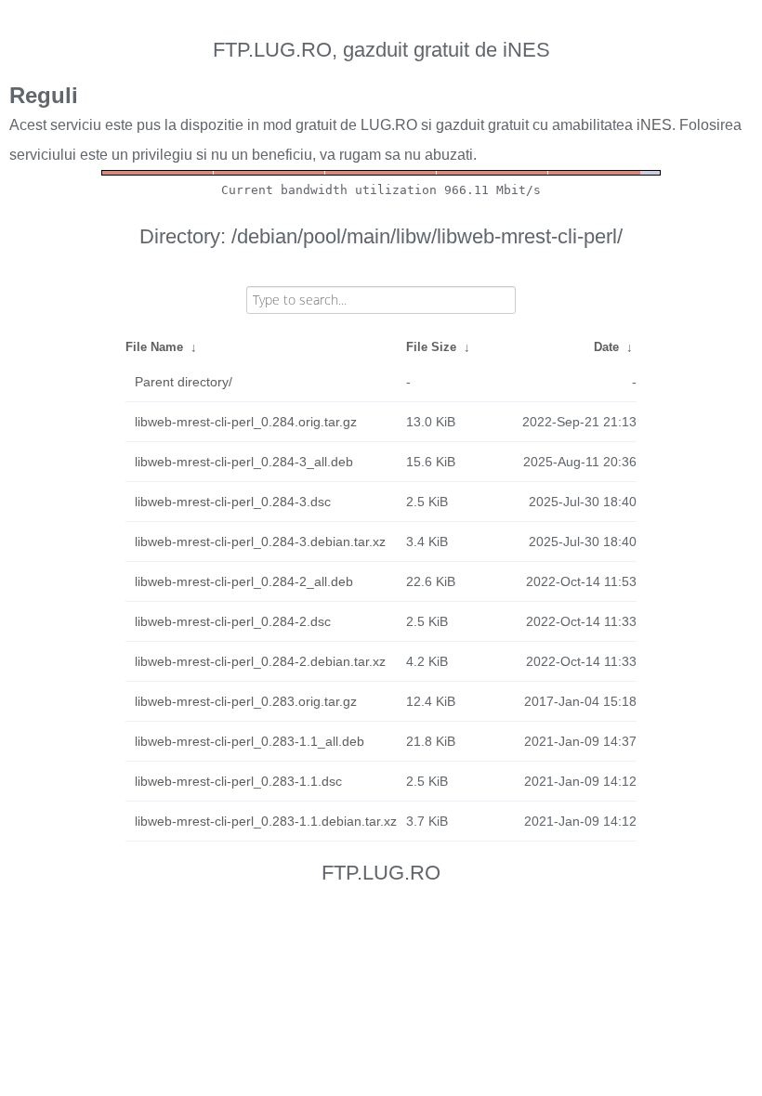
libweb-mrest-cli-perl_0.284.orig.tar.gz (246, 421)
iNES (654, 125)
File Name (154, 347)
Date (606, 347)
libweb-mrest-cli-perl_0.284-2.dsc (233, 621)
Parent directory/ (183, 381)
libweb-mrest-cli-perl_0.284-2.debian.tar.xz (260, 661)
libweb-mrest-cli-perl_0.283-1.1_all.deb (249, 741)
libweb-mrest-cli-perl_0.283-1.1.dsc (238, 781)
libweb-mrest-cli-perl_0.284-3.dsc (233, 501)
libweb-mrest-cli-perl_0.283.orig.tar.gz (246, 701)
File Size (431, 347)
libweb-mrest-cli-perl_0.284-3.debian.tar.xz (260, 541)
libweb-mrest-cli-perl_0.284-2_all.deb (244, 581)
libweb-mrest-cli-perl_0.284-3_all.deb (244, 461)
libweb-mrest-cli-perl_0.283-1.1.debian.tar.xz (266, 821)
